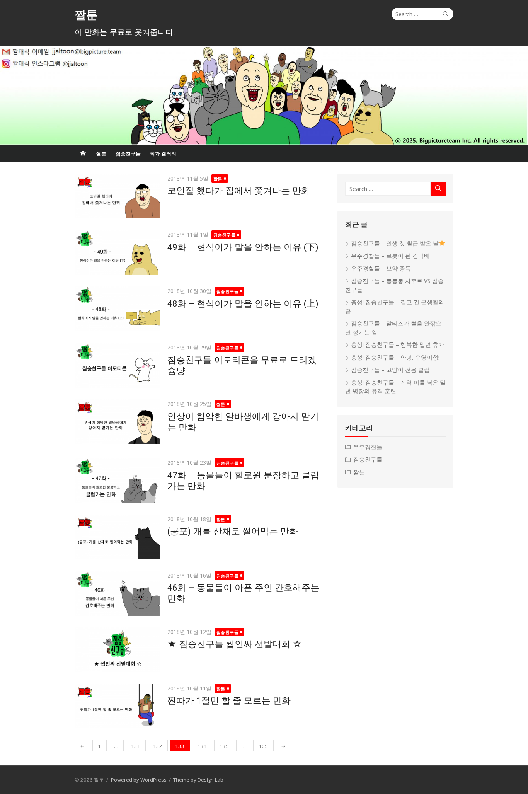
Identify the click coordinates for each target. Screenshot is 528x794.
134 (202, 746)
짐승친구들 (128, 153)
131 (135, 746)
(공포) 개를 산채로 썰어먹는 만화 (232, 531)
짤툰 (86, 15)
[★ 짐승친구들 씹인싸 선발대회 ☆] (117, 649)
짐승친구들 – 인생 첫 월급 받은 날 (395, 243)
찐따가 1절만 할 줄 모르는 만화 (229, 700)
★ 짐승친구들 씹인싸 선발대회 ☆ (234, 644)
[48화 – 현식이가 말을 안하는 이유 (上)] (117, 308)
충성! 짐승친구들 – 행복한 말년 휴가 (397, 344)
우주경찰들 (367, 447)
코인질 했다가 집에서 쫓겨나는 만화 (238, 191)
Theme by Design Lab (198, 779)
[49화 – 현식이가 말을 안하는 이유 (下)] (117, 252)
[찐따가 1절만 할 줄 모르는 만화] (117, 706)
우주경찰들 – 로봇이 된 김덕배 (390, 255)
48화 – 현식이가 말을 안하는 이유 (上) (243, 303)
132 (157, 746)
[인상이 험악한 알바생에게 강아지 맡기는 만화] (117, 421)
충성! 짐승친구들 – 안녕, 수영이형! (395, 357)
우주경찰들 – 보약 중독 (381, 268)
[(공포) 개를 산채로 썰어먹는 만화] (117, 537)
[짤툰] (264, 95)
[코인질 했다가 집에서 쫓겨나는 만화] (117, 196)
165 (263, 746)
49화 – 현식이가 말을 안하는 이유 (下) (243, 247)
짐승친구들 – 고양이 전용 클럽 (390, 369)
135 (224, 746)
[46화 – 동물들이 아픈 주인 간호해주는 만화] (117, 593)
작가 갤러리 (163, 153)
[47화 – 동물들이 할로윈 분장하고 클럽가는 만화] (117, 480)
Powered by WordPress (139, 779)
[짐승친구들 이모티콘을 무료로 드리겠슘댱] (117, 365)
